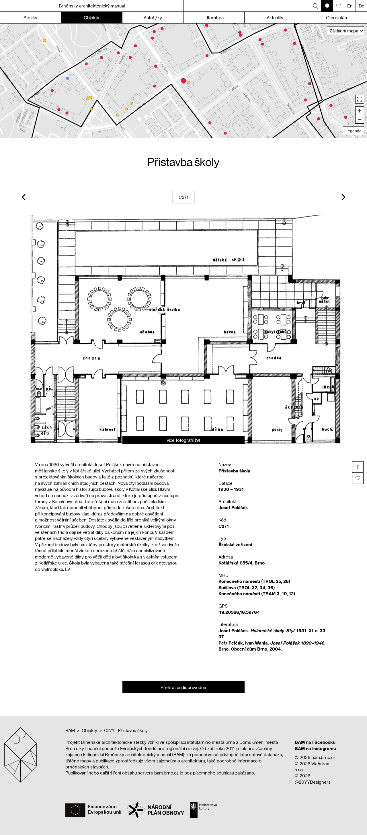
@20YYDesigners (313, 782)
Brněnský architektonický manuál (92, 5)
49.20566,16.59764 (239, 612)
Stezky (30, 17)
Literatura (214, 17)
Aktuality (275, 17)
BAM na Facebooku (315, 742)
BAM (70, 730)
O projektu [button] (336, 17)
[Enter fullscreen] (360, 99)
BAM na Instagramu (315, 748)
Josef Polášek (233, 507)
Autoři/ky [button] (153, 17)
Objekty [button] (91, 17)
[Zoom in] (360, 111)
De (361, 5)
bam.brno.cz (323, 757)
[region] (183, 81)
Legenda (353, 131)
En (350, 5)
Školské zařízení (235, 544)
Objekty (89, 730)
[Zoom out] (360, 119)
